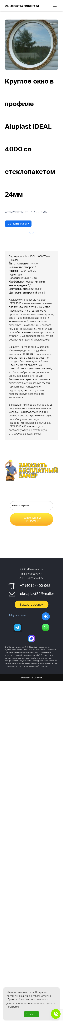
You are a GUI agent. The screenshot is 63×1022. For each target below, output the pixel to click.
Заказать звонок (31, 604)
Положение (16, 531)
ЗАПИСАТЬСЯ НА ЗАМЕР (31, 519)
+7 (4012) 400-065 (35, 585)
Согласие (34, 531)
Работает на (31, 677)
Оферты (36, 536)
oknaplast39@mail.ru (38, 593)
